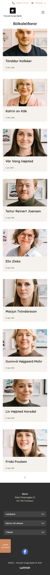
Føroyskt (39, 3)
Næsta (30, 477)
